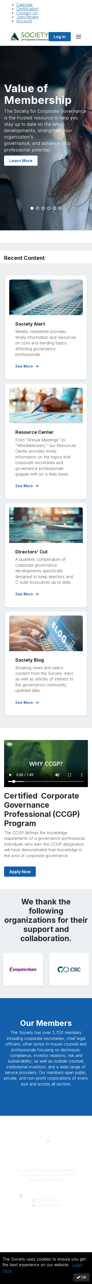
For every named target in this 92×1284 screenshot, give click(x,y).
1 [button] (32, 208)
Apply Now (20, 871)
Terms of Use (46, 1251)
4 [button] (49, 208)
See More (24, 366)
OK (83, 1277)
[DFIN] (69, 969)
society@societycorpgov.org (48, 1195)
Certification (27, 8)
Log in (60, 36)
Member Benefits (46, 1226)
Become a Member (46, 1094)
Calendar (24, 4)
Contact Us (27, 12)
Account (24, 20)
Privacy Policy (46, 1246)
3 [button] (43, 208)
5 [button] (54, 208)
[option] (46, 138)
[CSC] (23, 969)
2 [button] (38, 208)
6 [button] (60, 208)
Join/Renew (27, 16)
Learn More (20, 160)
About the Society (46, 1221)
